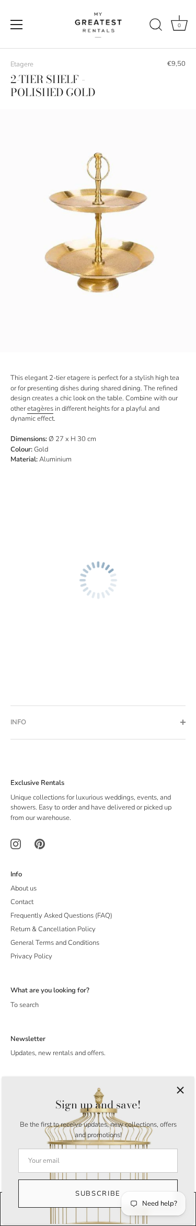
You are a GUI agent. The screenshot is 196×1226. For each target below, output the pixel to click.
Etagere (21, 64)
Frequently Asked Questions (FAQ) (61, 915)
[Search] (155, 26)
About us (23, 888)
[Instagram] (15, 843)
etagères (40, 408)
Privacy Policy (31, 956)
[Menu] (16, 24)
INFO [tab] (18, 722)
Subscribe (98, 1193)
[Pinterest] (39, 843)
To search (24, 1005)
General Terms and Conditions (54, 942)
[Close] (180, 1090)
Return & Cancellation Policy (53, 929)
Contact (21, 902)
